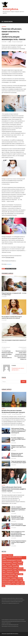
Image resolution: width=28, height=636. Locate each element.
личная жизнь (10, 576)
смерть (22, 582)
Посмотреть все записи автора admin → (18, 369)
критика (4, 576)
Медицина (13, 268)
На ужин (15, 568)
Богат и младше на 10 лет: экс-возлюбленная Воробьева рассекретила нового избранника (18, 533)
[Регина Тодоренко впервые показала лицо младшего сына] (6, 545)
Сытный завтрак (21, 570)
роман (21, 580)
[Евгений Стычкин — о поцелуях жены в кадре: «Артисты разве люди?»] (6, 521)
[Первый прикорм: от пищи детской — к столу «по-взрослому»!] (14, 291)
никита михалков (6, 578)
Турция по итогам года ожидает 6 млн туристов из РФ (18, 447)
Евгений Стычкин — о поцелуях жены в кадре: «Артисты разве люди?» (17, 517)
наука (16, 576)
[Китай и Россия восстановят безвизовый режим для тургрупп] (14, 407)
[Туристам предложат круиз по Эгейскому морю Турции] (6, 466)
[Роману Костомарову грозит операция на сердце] (6, 528)
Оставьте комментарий (17, 41)
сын (14, 584)
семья (18, 582)
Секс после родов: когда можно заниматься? (14, 340)
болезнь (16, 572)
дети (17, 574)
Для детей (4, 555)
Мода (3, 564)
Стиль (15, 570)
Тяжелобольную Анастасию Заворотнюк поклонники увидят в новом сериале (14, 489)
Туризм (4, 572)
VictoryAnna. (11, 9)
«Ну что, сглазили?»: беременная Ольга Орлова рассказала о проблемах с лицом (18, 509)
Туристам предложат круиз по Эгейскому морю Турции (18, 462)
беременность (10, 572)
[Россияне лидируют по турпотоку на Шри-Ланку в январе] (6, 442)
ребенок (16, 580)
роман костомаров (6, 582)
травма (17, 584)
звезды (20, 574)
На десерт (14, 564)
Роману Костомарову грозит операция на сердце (18, 524)
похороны (20, 578)
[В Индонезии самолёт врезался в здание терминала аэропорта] (6, 458)
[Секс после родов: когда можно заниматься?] (14, 338)
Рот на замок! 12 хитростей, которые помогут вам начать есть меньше (12, 317)
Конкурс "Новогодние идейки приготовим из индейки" (12, 557)
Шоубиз (3, 485)
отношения (13, 578)
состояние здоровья (6, 584)
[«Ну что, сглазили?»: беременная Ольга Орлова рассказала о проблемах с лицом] (6, 511)
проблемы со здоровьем (7, 580)
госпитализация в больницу (8, 574)
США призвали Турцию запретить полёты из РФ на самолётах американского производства (18, 430)
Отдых (3, 408)
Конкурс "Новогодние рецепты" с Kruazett (11, 560)
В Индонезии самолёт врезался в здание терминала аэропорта (17, 455)
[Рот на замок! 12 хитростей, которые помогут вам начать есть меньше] (14, 315)
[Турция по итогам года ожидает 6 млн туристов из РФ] (6, 450)
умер (3, 586)
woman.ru (9, 264)
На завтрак (20, 564)
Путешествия (9, 570)
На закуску (4, 566)
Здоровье (4, 26)
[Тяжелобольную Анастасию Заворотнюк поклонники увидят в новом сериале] (14, 484)
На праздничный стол (7, 568)
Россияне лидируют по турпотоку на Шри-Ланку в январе (18, 439)
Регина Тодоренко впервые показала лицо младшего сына (18, 542)
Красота (15, 562)
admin (10, 41)
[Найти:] (14, 381)
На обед (10, 566)
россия (13, 582)
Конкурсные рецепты (7, 562)
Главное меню (8, 21)
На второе (8, 564)
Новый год (20, 568)
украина (22, 584)
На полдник (15, 566)
